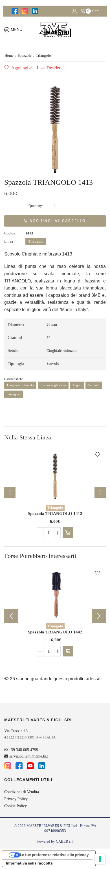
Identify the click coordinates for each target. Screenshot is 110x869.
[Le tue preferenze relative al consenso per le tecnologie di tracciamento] (100, 859)
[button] (68, 532)
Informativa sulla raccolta (29, 863)
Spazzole (25, 55)
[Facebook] (14, 11)
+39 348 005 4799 (23, 750)
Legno (77, 385)
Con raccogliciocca (53, 385)
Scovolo (93, 385)
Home (9, 55)
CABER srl (64, 841)
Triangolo (43, 55)
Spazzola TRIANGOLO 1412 (55, 513)
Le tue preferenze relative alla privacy (54, 854)
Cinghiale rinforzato (20, 385)
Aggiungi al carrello (58, 221)
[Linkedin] (35, 11)
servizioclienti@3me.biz (28, 756)
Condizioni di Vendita (21, 792)
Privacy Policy (16, 799)
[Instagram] (24, 11)
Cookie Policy (15, 806)
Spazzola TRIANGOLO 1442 (55, 632)
